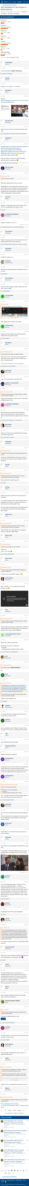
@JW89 (3, 153)
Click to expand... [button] (14, 317)
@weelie (10, 150)
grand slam (24, 11)
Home (2, 1181)
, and (13, 227)
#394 (27, 970)
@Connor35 (17, 151)
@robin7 (3, 148)
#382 (27, 725)
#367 (27, 388)
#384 (27, 751)
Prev (10, 1110)
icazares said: (5, 927)
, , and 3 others (10, 163)
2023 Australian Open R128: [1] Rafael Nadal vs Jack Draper (13, 1141)
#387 (27, 810)
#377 (27, 615)
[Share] (24, 68)
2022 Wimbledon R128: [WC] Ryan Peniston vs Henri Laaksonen (14, 1160)
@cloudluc (7, 153)
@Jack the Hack (16, 146)
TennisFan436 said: (6, 351)
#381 (27, 711)
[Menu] (2, 1)
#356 (27, 173)
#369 (27, 430)
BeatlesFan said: (5, 567)
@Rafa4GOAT (4, 151)
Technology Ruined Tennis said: (9, 784)
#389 (27, 843)
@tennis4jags (4, 150)
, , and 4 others (15, 244)
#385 (27, 764)
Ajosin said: (4, 1009)
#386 (27, 781)
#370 (27, 447)
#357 (27, 202)
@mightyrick (17, 148)
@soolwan (23, 151)
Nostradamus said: (6, 1097)
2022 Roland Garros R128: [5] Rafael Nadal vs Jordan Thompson (15, 1131)
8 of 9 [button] (14, 1110)
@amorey (20, 153)
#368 (27, 409)
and (8, 73)
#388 (27, 829)
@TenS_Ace (9, 146)
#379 (27, 662)
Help (24, 1180)
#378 (27, 639)
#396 (27, 1006)
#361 (27, 266)
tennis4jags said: (5, 665)
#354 (27, 126)
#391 (27, 909)
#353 (27, 96)
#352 (27, 83)
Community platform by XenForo (13, 1184)
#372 (27, 493)
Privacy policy (19, 1180)
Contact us (3, 1180)
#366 (27, 376)
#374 (27, 541)
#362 (27, 284)
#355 (27, 144)
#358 (27, 220)
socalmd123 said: (6, 473)
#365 (27, 348)
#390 (27, 881)
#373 (27, 520)
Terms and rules (10, 1180)
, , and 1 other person (14, 133)
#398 (27, 1050)
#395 (27, 992)
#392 (27, 924)
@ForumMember (17, 150)
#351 (27, 68)
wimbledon (16, 13)
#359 (27, 237)
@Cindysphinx (24, 146)
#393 (27, 952)
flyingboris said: (5, 683)
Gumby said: (5, 176)
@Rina (7, 148)
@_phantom (14, 153)
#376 (27, 583)
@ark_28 (11, 148)
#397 (27, 1032)
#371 (27, 470)
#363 (27, 301)
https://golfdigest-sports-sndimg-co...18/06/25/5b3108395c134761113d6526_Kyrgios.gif (14, 1105)
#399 (27, 1064)
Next (19, 1110)
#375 (27, 564)
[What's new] (24, 1)
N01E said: (4, 304)
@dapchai (10, 151)
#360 (27, 254)
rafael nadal (10, 13)
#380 (27, 680)
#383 (27, 739)
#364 (27, 331)
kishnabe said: (5, 450)
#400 (27, 1094)
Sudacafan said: (5, 544)
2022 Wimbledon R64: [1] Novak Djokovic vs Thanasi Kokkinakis (14, 1151)
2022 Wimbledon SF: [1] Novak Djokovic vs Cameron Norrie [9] (13, 1122)
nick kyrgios (3, 13)
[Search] (27, 1)
